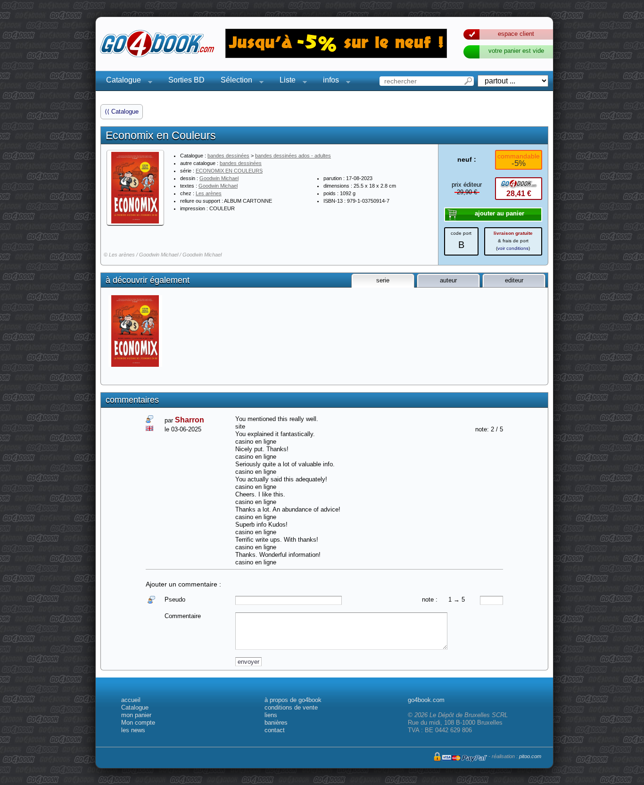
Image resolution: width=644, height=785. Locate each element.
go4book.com (426, 699)
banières (276, 722)
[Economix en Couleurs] (135, 187)
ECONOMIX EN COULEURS (229, 171)
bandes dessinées (228, 155)
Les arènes (209, 193)
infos (328, 81)
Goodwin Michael (219, 178)
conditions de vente (291, 707)
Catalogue (120, 81)
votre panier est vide (516, 50)
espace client (516, 33)
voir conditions (512, 248)
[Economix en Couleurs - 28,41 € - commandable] (136, 331)
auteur (448, 280)
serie (382, 280)
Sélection (233, 81)
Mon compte (138, 722)
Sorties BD (186, 80)
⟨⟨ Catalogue (122, 111)
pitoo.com (530, 756)
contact (274, 730)
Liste (285, 81)
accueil (130, 699)
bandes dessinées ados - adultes (293, 155)
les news (133, 730)
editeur (514, 280)
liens (270, 715)
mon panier (136, 715)
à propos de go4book (293, 699)
